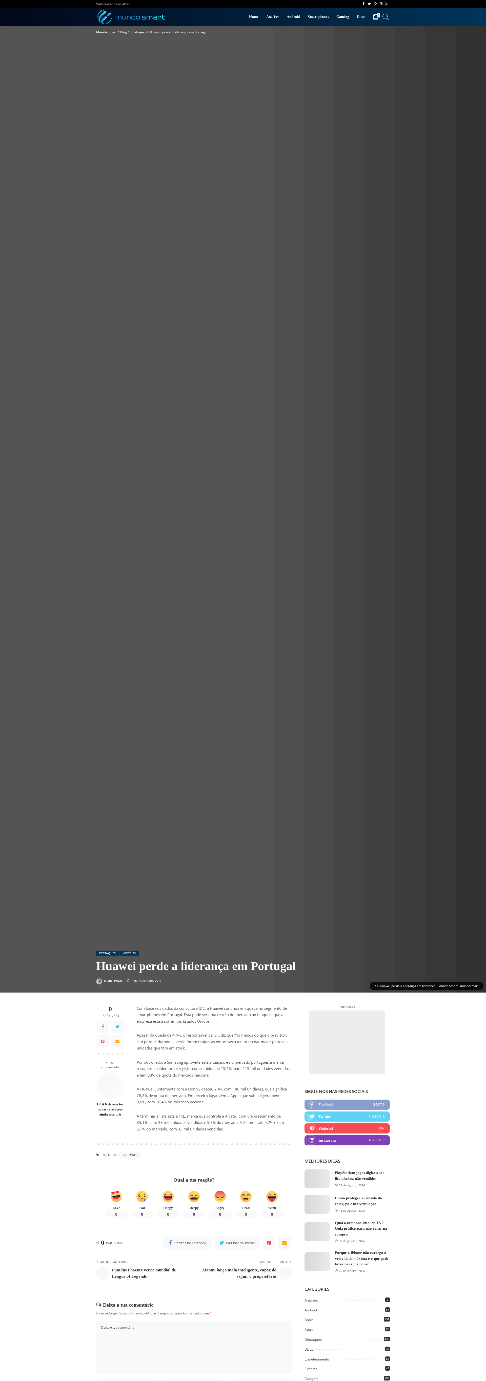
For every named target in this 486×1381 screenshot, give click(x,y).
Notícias (129, 953)
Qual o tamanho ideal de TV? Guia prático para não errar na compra (361, 1228)
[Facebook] (103, 1027)
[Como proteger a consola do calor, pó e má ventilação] (317, 1204)
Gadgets (311, 1379)
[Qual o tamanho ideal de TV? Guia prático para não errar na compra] (317, 1231)
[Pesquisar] (386, 17)
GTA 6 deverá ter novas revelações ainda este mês (110, 1109)
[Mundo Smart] (131, 17)
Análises (311, 1300)
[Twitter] (117, 1027)
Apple (309, 1320)
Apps (309, 1330)
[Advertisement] (347, 1042)
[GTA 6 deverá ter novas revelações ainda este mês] (110, 1086)
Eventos (311, 1369)
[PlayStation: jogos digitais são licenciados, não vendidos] (317, 1178)
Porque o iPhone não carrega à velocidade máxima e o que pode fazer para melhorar (362, 1258)
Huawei (130, 1155)
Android (311, 1310)
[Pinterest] (103, 1041)
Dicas (309, 1349)
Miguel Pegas (113, 980)
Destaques (107, 953)
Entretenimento (317, 1359)
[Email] (117, 1041)
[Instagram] (347, 1140)
